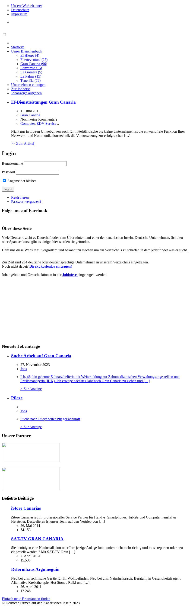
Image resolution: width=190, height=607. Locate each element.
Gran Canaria (30, 115)
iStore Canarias (26, 508)
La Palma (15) (30, 76)
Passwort (8, 172)
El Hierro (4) (29, 55)
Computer (27, 123)
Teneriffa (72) (30, 80)
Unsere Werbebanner (26, 6)
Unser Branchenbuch (26, 51)
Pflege (16, 397)
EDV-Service (46, 123)
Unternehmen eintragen (28, 85)
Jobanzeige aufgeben (26, 93)
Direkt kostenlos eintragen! (50, 266)
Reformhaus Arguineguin (35, 569)
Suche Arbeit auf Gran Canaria (41, 355)
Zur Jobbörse (20, 89)
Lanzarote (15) (31, 68)
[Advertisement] (37, 310)
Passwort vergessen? (26, 201)
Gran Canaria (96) (33, 64)
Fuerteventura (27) (34, 60)
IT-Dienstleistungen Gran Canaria (43, 102)
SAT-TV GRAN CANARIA (37, 538)
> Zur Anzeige (100, 383)
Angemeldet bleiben (21, 181)
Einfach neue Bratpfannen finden (26, 599)
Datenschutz (20, 10)
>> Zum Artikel (22, 143)
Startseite (17, 47)
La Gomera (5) (31, 72)
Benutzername (12, 163)
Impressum (19, 14)
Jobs (23, 369)
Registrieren (20, 197)
